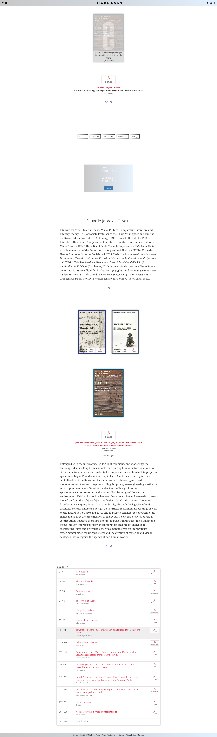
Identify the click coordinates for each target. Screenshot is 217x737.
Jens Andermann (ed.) (85, 443)
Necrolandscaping (84, 702)
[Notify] (106, 102)
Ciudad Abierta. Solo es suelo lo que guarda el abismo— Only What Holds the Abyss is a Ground (107, 691)
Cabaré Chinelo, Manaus (87, 642)
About (98, 735)
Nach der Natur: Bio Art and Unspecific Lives (96, 712)
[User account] (207, 3)
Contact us (120, 735)
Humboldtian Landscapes (88, 620)
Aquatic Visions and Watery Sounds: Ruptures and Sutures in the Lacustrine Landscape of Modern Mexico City (106, 653)
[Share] (110, 102)
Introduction (82, 572)
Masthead (141, 735)
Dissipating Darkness (85, 610)
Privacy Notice (131, 735)
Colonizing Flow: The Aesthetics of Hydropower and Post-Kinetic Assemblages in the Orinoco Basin (106, 666)
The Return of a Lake (85, 601)
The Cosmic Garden (85, 581)
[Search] (6, 3)
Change (108, 188)
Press (104, 735)
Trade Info (111, 735)
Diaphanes (108, 3)
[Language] (211, 3)
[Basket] (214, 3)
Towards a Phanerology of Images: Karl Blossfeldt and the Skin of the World (108, 631)
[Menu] (3, 3)
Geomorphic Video (84, 591)
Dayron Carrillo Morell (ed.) (129, 443)
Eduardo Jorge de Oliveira (108, 88)
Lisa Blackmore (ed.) (105, 443)
